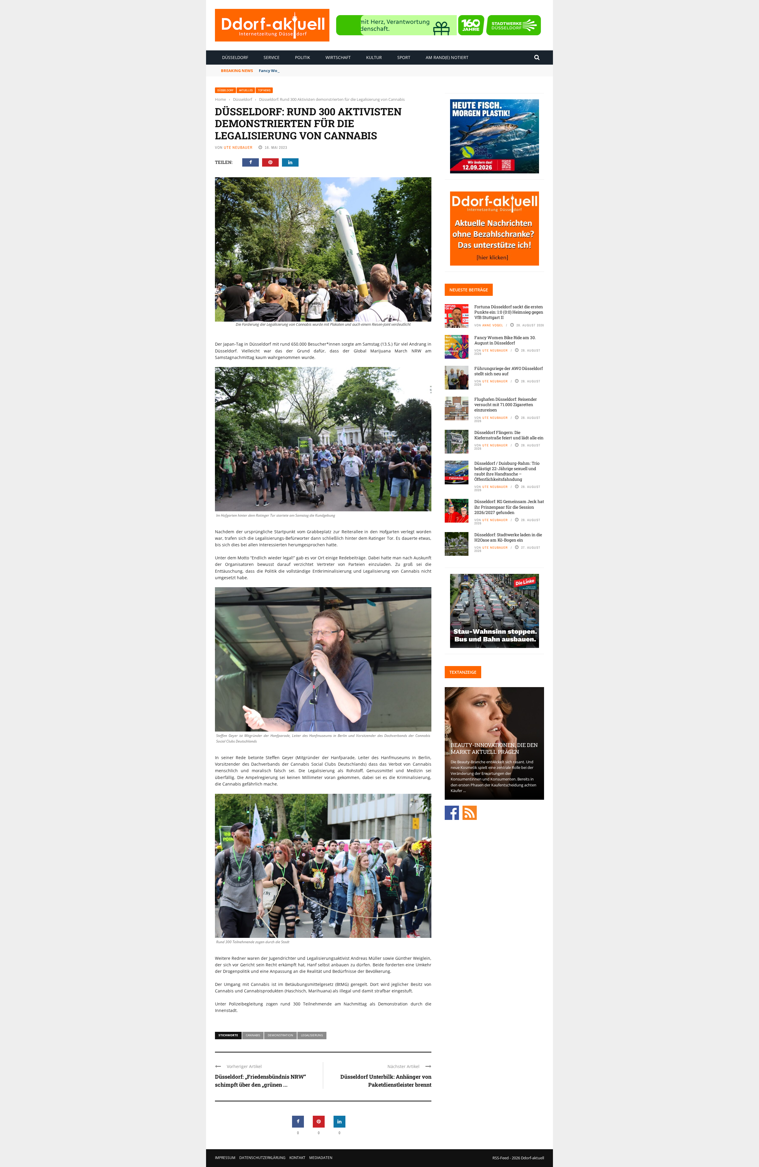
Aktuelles (246, 90)
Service (272, 57)
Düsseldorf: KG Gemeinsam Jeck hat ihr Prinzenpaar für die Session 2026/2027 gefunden (509, 507)
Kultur (374, 57)
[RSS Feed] (470, 812)
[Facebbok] (452, 812)
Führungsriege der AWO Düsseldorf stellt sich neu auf (508, 370)
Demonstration (280, 1035)
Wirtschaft (338, 57)
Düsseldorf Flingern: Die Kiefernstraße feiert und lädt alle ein (508, 435)
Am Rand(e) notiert (447, 57)
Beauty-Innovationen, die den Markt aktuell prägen (494, 748)
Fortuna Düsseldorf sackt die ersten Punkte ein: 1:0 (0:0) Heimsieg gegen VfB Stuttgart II (508, 312)
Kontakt (297, 1157)
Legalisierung (312, 1035)
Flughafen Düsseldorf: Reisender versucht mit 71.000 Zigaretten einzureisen (505, 404)
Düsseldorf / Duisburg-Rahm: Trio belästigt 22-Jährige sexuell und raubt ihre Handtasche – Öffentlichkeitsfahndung (507, 471)
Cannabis (253, 1035)
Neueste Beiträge (468, 290)
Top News (264, 90)
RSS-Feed (500, 1157)
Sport (403, 57)
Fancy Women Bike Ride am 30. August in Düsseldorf (309, 70)
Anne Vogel (492, 325)
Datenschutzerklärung (262, 1157)
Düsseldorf (235, 57)
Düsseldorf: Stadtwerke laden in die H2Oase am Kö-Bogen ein (508, 537)
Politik (302, 57)
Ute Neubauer (238, 147)
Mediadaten (320, 1157)
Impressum (225, 1157)
